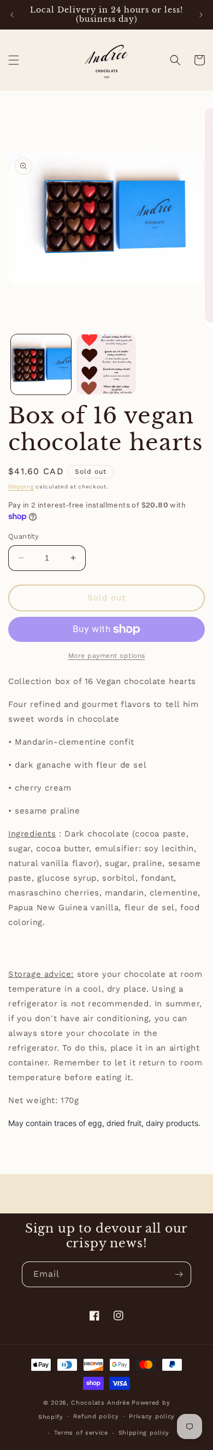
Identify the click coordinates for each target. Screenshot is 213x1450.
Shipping (21, 487)
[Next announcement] (201, 15)
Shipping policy (144, 1432)
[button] (14, 60)
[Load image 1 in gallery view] (41, 364)
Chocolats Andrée (100, 1402)
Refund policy (96, 1416)
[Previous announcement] (12, 15)
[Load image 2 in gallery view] (106, 364)
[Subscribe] (179, 1274)
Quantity (23, 536)
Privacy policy (152, 1416)
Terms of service (81, 1432)
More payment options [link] (106, 655)
